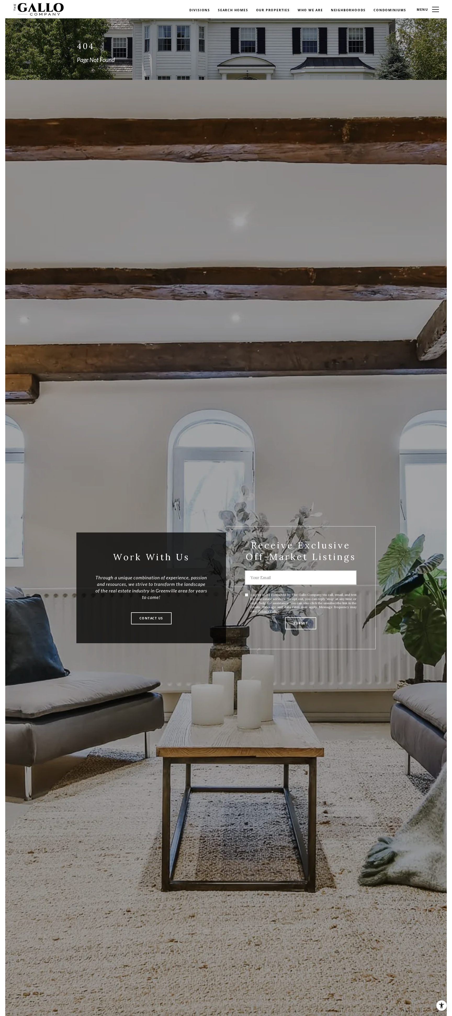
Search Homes (233, 10)
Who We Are (310, 10)
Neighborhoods (348, 10)
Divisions (199, 10)
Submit (300, 623)
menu (422, 9)
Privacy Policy (268, 611)
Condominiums (390, 10)
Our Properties (273, 10)
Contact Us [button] (151, 618)
